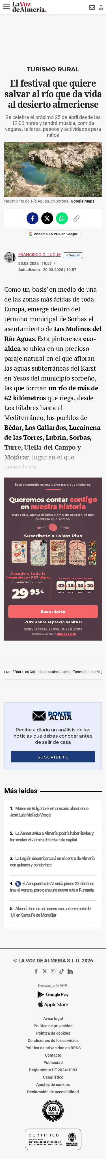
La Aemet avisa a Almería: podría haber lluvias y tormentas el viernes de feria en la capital (52, 837)
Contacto (53, 1055)
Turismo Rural (53, 69)
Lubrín (89, 672)
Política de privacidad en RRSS (53, 1048)
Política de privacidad (53, 1026)
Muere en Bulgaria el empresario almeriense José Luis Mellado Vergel (49, 812)
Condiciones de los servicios (53, 1040)
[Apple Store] (53, 1004)
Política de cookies (53, 1033)
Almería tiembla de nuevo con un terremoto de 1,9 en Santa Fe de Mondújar (50, 912)
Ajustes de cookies (53, 1084)
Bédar (16, 672)
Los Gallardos (33, 672)
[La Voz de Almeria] (29, 7)
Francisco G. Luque (39, 254)
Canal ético (53, 1077)
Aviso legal (53, 1018)
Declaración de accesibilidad (53, 1092)
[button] (6, 7)
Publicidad (53, 1062)
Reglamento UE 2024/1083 (53, 1070)
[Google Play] (53, 994)
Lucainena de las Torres (65, 672)
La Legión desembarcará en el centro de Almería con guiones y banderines (52, 862)
